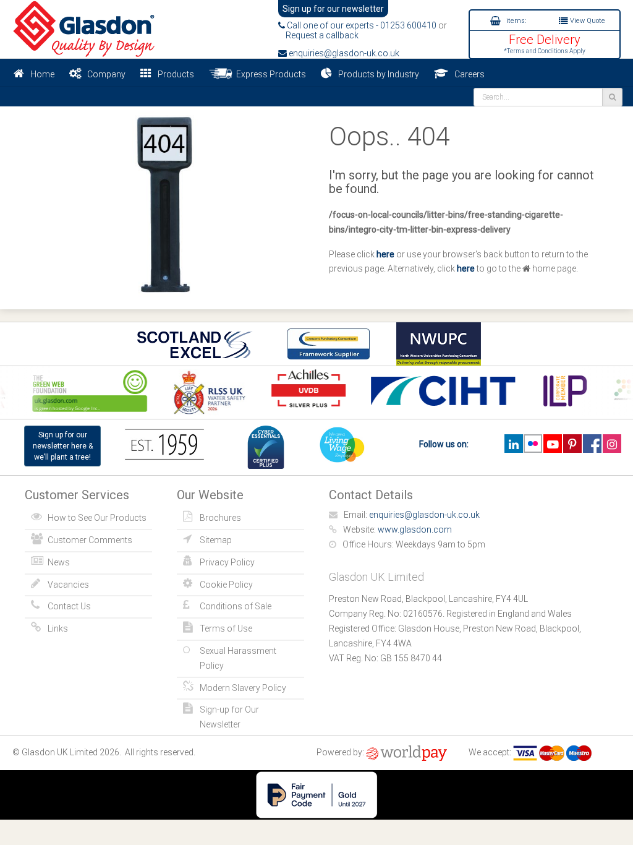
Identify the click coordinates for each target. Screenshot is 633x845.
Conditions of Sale (235, 606)
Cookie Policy (226, 585)
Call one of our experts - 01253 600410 (360, 25)
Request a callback (318, 35)
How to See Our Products (97, 518)
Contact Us (69, 606)
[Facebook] (592, 443)
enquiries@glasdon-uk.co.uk (343, 53)
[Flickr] (533, 443)
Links (58, 628)
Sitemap (216, 540)
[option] (206, 392)
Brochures (220, 518)
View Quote (586, 21)
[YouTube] (552, 443)
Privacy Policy (227, 562)
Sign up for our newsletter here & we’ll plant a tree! (63, 446)
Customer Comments (90, 540)
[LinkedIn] (513, 443)
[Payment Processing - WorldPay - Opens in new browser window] (406, 752)
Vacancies (68, 585)
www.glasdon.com (415, 529)
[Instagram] (612, 443)
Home (42, 74)
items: (515, 21)
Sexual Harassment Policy (238, 658)
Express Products (269, 74)
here (385, 254)
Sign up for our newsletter (333, 9)
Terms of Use (226, 628)
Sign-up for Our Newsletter (229, 717)
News (59, 562)
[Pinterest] (572, 443)
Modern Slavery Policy (243, 688)
